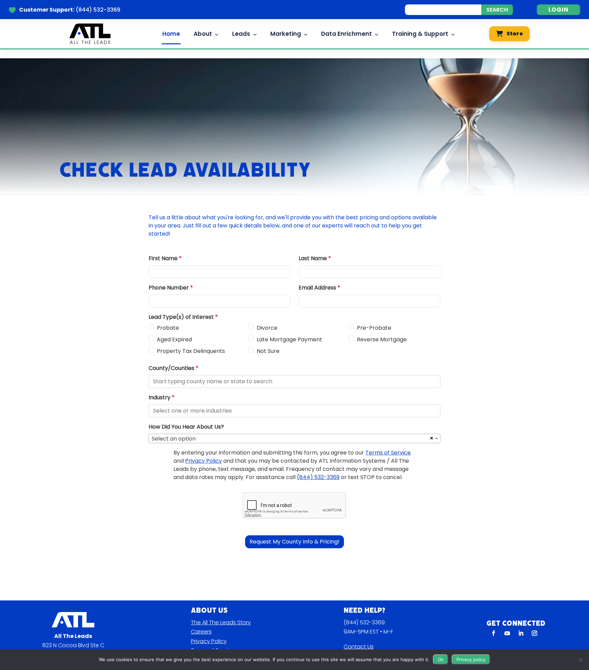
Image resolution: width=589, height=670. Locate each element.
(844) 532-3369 (364, 622)
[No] (580, 659)
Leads (241, 34)
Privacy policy (470, 659)
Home (171, 34)
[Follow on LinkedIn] (520, 633)
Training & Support (420, 34)
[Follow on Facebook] (493, 633)
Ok (440, 659)
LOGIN (558, 9)
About (203, 34)
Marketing (285, 34)
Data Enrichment (346, 34)
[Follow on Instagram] (534, 633)
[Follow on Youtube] (507, 633)
